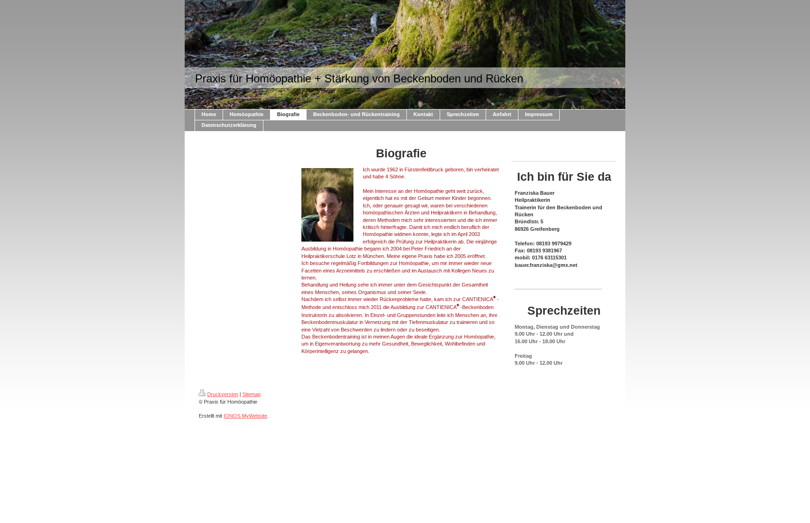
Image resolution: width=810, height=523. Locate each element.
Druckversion (222, 394)
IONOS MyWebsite (245, 416)
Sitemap (251, 394)
